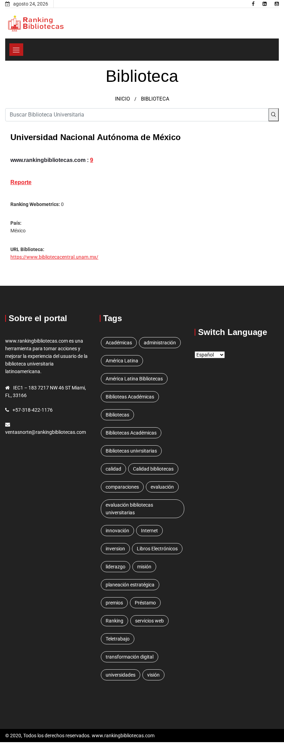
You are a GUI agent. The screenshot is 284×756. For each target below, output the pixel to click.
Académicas (119, 342)
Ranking (114, 621)
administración (160, 342)
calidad (113, 469)
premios (114, 602)
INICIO (122, 99)
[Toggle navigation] (16, 49)
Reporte (21, 182)
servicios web (149, 621)
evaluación (162, 487)
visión (153, 675)
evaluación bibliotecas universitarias (129, 508)
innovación (117, 530)
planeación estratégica (130, 584)
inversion (115, 548)
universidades (120, 675)
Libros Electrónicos (157, 548)
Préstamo (145, 602)
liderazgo (115, 566)
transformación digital (129, 657)
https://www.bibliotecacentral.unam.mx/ (54, 257)
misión (144, 566)
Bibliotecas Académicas (131, 433)
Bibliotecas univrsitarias (131, 451)
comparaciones (122, 487)
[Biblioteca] (253, 4)
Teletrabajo (118, 639)
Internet (149, 530)
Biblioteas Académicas (130, 397)
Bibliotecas (117, 415)
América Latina (122, 360)
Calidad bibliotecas (153, 469)
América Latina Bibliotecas (134, 378)
